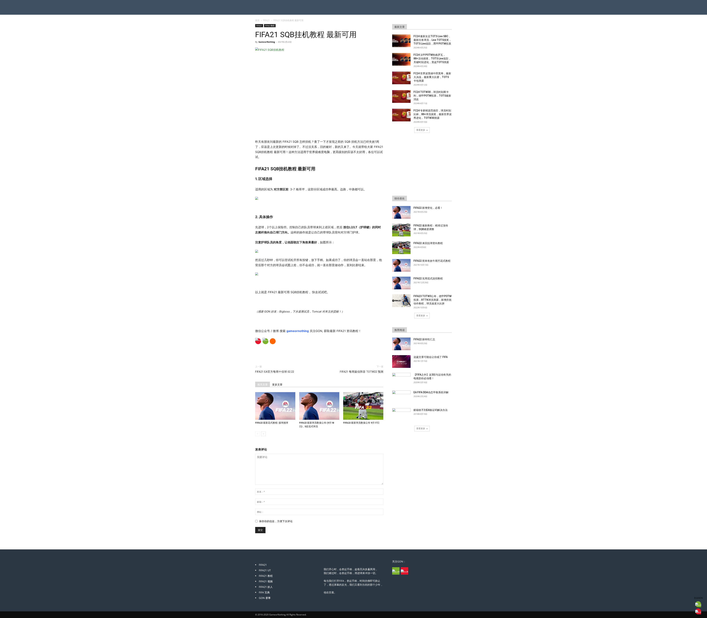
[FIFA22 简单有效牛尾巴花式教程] (401, 265)
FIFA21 (266, 20)
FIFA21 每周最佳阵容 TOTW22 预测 (361, 371)
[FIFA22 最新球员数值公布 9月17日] (363, 406)
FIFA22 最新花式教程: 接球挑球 (271, 422)
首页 (257, 20)
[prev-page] (257, 433)
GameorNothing (266, 41)
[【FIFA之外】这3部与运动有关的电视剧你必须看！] (401, 379)
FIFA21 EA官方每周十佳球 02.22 (274, 371)
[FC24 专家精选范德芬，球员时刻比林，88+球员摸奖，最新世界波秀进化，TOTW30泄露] (401, 115)
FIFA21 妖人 (266, 587)
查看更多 (420, 130)
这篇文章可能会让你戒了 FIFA (431, 357)
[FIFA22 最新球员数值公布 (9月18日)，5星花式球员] (319, 406)
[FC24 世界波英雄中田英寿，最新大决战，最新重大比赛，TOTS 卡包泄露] (401, 78)
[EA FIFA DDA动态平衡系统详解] (401, 396)
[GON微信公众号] (396, 571)
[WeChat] (265, 341)
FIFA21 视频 (266, 581)
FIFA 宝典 (264, 592)
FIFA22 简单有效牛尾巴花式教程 (432, 260)
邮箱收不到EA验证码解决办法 (431, 410)
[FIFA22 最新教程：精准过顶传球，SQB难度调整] (401, 230)
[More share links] (273, 341)
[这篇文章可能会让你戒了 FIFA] (401, 361)
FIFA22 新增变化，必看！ (428, 207)
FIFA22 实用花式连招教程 (428, 278)
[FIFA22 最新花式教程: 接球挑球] (275, 406)
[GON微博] (404, 571)
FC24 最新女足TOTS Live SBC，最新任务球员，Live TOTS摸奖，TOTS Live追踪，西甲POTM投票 (432, 40)
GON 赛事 (265, 598)
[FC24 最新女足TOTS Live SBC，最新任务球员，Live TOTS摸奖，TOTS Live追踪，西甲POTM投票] (401, 40)
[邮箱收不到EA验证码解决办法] (401, 414)
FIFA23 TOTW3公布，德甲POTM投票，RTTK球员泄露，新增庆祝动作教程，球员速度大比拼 (432, 300)
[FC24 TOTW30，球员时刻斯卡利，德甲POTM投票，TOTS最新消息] (401, 96)
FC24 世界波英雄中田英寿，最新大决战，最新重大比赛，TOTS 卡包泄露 (432, 77)
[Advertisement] (319, 129)
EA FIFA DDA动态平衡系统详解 (431, 392)
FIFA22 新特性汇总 (424, 339)
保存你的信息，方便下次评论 (276, 521)
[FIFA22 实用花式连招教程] (401, 283)
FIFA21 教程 (266, 576)
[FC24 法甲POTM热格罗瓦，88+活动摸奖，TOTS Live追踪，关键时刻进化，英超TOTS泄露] (401, 59)
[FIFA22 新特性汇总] (401, 344)
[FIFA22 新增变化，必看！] (401, 212)
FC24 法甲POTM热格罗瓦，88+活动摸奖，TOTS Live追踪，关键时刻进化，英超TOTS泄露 (432, 58)
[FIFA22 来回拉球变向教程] (401, 247)
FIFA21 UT (265, 570)
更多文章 (277, 384)
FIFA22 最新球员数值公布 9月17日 (361, 422)
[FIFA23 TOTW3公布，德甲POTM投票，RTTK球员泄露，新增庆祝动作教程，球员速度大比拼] (401, 300)
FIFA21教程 (270, 25)
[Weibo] (258, 341)
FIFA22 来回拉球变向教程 (428, 243)
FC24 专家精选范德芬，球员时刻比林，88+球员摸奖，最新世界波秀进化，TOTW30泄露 (433, 114)
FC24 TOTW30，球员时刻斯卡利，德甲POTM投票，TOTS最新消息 (432, 95)
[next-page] (263, 433)
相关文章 (262, 384)
